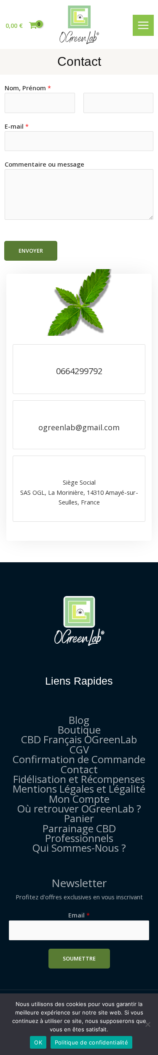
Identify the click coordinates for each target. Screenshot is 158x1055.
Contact (79, 769)
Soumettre (79, 958)
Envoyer (31, 250)
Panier (79, 818)
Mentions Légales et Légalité (79, 789)
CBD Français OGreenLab (79, 739)
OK (38, 1042)
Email (79, 915)
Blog (79, 720)
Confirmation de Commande (79, 759)
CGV (79, 749)
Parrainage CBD (79, 828)
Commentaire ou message (44, 164)
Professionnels (79, 838)
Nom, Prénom (28, 88)
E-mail (17, 126)
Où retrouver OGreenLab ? (79, 808)
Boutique (79, 730)
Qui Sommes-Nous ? (79, 848)
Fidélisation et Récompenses (79, 779)
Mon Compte (79, 799)
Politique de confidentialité (91, 1042)
